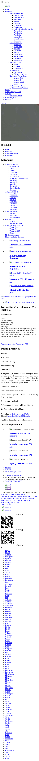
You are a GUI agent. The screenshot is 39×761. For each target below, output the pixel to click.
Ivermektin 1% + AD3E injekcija (18, 416)
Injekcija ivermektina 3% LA (19, 414)
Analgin (16, 64)
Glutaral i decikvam (20, 74)
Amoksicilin (18, 33)
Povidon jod (18, 72)
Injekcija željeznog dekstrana (18, 256)
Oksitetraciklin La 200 (8, 496)
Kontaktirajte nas (11, 98)
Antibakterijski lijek (16, 13)
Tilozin (16, 21)
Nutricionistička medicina (18, 76)
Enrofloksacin (18, 27)
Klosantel (17, 49)
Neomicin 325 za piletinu (14, 500)
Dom (7, 9)
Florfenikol (17, 23)
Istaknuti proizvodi (7, 494)
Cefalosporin (18, 15)
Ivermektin (17, 45)
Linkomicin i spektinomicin (23, 29)
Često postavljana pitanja (13, 92)
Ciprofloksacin (19, 39)
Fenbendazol (18, 56)
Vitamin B (17, 80)
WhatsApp (8, 507)
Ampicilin (17, 35)
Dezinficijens (14, 70)
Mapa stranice (20, 494)
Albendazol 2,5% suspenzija (17, 267)
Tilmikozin (17, 19)
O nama (8, 94)
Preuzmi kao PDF (22, 344)
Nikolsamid (18, 60)
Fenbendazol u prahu (24, 496)
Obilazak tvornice (16, 96)
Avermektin (18, 47)
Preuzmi (8, 99)
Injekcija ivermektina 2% (21, 455)
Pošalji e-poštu (6, 504)
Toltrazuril (17, 53)
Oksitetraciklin (19, 17)
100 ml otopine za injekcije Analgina (19, 497)
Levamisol (17, 58)
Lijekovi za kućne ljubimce (19, 88)
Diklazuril (17, 51)
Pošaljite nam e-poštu (8, 344)
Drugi (16, 84)
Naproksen (17, 66)
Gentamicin (18, 37)
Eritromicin (18, 25)
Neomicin (17, 41)
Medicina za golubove (17, 86)
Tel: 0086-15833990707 (13, 481)
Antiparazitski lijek (16, 43)
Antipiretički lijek (15, 62)
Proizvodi (8, 11)
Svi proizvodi (14, 502)
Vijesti (7, 90)
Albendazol (18, 54)
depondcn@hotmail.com (13, 475)
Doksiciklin (18, 31)
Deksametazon (19, 68)
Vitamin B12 (18, 78)
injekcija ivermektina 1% (21, 463)
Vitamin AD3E (19, 82)
